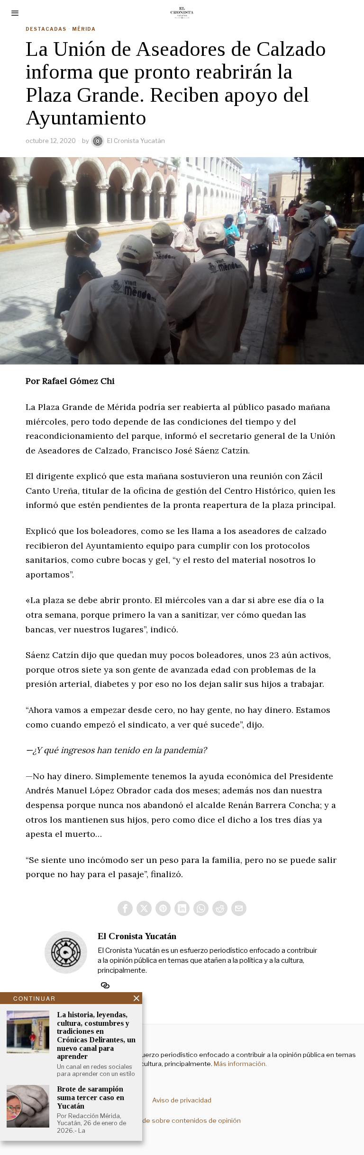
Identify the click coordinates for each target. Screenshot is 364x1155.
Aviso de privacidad (181, 1100)
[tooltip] (125, 908)
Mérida (84, 29)
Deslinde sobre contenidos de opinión (182, 1120)
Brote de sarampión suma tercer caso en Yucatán (90, 1097)
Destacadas (46, 29)
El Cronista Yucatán (136, 140)
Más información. (239, 1063)
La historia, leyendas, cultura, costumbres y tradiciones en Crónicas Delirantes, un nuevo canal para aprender (96, 1035)
